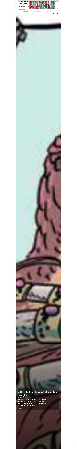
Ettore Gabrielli (25, 397)
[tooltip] (54, 13)
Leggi (20, 408)
